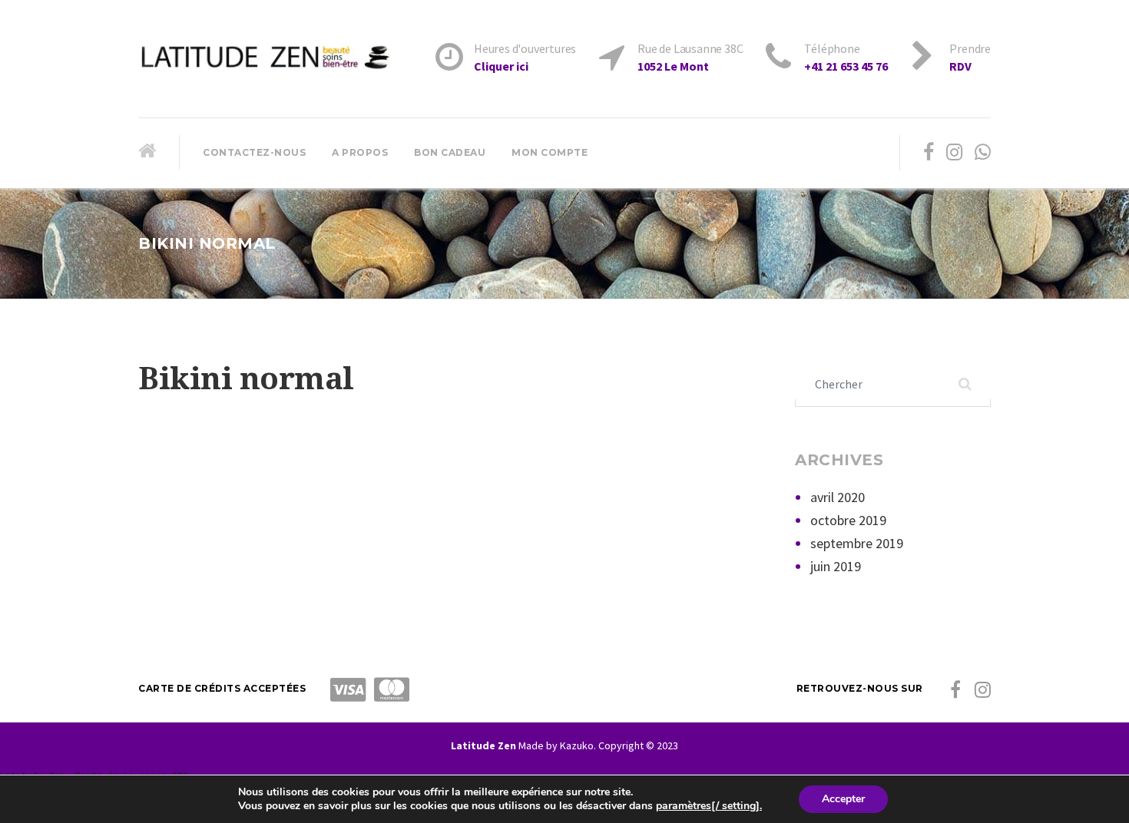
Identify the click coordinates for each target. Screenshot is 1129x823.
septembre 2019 (856, 543)
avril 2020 (837, 497)
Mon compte (550, 152)
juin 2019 (835, 566)
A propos (360, 152)
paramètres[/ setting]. (709, 806)
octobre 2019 (848, 520)
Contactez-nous (254, 152)
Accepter (843, 799)
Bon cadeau (449, 152)
